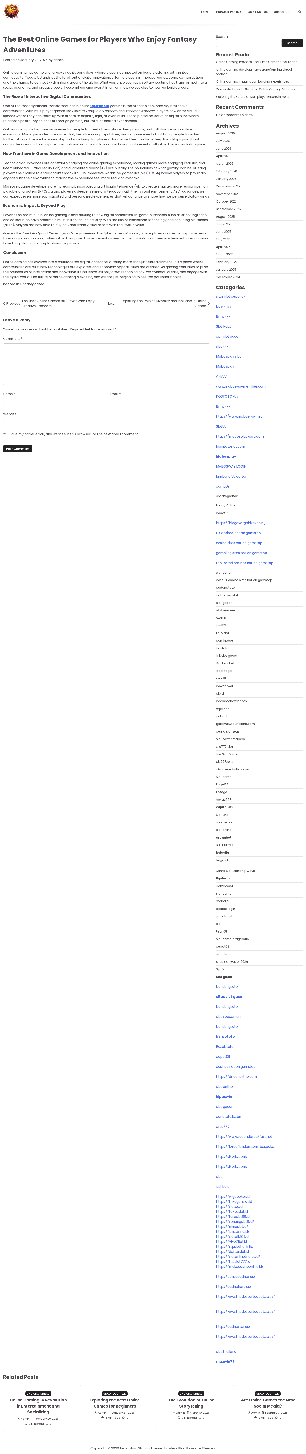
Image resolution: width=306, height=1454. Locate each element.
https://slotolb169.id (232, 1236)
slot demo (224, 954)
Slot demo (224, 777)
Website (10, 414)
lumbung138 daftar (231, 476)
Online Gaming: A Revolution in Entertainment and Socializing (38, 1406)
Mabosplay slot (228, 356)
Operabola (99, 106)
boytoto (222, 648)
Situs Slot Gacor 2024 (232, 962)
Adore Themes (203, 1448)
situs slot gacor (230, 996)
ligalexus (223, 878)
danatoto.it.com (229, 1116)
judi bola (222, 1186)
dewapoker (224, 686)
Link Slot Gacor (227, 754)
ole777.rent (224, 762)
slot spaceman (228, 1016)
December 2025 (228, 186)
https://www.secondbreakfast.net (244, 1136)
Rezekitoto (225, 1046)
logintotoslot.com (230, 446)
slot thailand (226, 1351)
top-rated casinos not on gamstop (244, 562)
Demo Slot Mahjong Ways (235, 871)
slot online (223, 830)
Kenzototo (225, 1036)
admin (58, 60)
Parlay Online (225, 505)
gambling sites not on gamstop (241, 552)
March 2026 (224, 163)
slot (219, 924)
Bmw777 (223, 316)
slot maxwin (225, 610)
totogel (222, 792)
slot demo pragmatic (232, 939)
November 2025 (228, 194)
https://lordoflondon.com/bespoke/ (246, 1146)
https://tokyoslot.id (232, 1211)
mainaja (222, 901)
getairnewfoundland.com (235, 724)
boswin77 (224, 306)
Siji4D (220, 969)
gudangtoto (225, 587)
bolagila (222, 852)
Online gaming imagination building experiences (252, 81)
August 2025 (225, 217)
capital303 (224, 807)
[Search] (300, 12)
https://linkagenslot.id (234, 1201)
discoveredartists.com (233, 769)
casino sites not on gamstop (239, 542)
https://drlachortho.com (236, 1076)
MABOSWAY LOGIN (231, 466)
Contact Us (258, 12)
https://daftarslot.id (232, 1251)
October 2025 (226, 201)
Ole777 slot (224, 747)
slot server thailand (230, 739)
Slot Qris (222, 815)
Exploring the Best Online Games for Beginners (115, 1403)
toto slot (222, 633)
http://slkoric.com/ (232, 1156)
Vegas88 (223, 860)
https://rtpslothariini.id (234, 1246)
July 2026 (223, 141)
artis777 (223, 1126)
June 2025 (223, 232)
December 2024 (228, 277)
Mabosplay (225, 366)
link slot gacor (226, 656)
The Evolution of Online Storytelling (191, 1403)
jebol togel (224, 671)
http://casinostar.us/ (233, 1326)
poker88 (222, 716)
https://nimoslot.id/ (232, 1226)
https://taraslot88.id (233, 1216)
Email (115, 393)
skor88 (221, 618)
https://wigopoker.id (233, 1196)
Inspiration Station (135, 1448)
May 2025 (223, 239)
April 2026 (223, 156)
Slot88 (221, 426)
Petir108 (221, 931)
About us (281, 12)
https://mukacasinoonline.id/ (240, 1266)
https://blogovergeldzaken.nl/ (241, 522)
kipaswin (224, 1096)
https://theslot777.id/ (234, 1261)
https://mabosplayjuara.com (240, 436)
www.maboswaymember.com (241, 386)
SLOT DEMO (224, 845)
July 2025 (223, 224)
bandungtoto (227, 986)
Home (205, 12)
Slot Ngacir (225, 326)
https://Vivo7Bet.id (231, 1241)
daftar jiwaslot (227, 595)
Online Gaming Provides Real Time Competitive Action (256, 62)
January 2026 (226, 179)
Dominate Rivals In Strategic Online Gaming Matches (255, 89)
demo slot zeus (227, 731)
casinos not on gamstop (236, 1066)
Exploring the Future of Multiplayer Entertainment (252, 97)
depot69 (222, 513)
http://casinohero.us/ (233, 1286)
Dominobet (224, 886)
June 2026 (223, 148)
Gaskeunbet (225, 663)
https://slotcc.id (229, 1206)
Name (9, 393)
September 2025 (228, 209)
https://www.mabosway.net (239, 416)
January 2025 (226, 270)
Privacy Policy (228, 12)
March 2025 (224, 254)
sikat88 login (225, 909)
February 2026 (226, 171)
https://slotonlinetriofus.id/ (238, 1256)
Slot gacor (224, 977)
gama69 (223, 486)
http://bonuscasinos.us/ (235, 1276)
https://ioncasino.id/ (232, 1231)
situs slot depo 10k (230, 296)
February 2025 (226, 262)
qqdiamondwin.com (231, 701)
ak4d (220, 693)
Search (222, 36)
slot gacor (224, 603)
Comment (12, 338)
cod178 (221, 625)
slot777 (222, 346)
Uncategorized (32, 284)
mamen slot (225, 822)
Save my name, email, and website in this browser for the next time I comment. (74, 434)
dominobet (224, 641)
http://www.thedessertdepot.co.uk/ (245, 1296)
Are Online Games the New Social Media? (268, 1403)
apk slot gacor (228, 336)
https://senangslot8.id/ (235, 1221)
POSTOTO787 (227, 396)
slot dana (223, 572)
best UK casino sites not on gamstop (244, 580)
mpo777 (222, 709)
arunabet (223, 837)
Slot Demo (224, 893)
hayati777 (223, 800)
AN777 (221, 376)
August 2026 (225, 133)
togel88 (222, 784)
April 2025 (223, 247)
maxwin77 (225, 1361)
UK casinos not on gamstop (238, 532)
